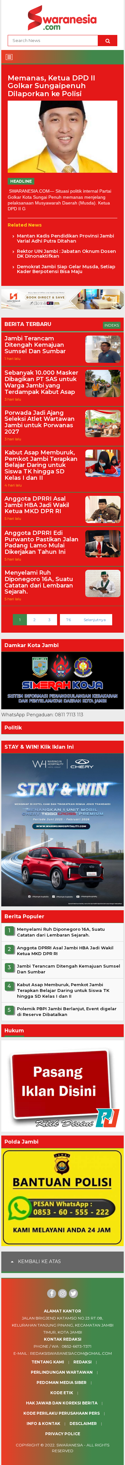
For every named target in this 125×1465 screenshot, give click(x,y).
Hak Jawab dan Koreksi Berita (61, 1403)
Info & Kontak (43, 1423)
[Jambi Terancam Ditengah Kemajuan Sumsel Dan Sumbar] (103, 361)
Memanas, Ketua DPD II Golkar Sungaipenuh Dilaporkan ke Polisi (51, 86)
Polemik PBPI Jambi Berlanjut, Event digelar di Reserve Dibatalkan (67, 1011)
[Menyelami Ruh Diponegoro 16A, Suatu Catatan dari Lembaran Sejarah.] (103, 595)
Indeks (111, 325)
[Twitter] (73, 1293)
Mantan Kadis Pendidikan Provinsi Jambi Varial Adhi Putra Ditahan (65, 239)
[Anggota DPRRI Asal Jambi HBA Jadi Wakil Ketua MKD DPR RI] (103, 521)
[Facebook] (51, 1293)
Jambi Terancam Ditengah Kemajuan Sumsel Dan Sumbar (35, 345)
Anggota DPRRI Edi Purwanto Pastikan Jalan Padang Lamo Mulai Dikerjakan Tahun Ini (41, 542)
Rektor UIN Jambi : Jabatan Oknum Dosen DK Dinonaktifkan (66, 254)
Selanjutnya (95, 619)
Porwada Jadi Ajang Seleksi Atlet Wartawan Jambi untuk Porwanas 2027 (39, 422)
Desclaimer (83, 1423)
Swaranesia (69, 1445)
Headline (21, 181)
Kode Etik (61, 1392)
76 (68, 619)
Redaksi (82, 1362)
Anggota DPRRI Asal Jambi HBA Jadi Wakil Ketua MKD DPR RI (36, 505)
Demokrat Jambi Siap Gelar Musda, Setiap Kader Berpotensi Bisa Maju (66, 269)
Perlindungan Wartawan (62, 1372)
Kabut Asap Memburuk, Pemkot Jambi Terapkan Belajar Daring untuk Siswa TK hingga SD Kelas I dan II (41, 465)
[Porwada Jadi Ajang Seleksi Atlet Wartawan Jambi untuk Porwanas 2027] (103, 435)
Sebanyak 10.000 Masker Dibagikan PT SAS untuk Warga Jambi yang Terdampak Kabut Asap (41, 382)
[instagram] (62, 1293)
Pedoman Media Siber (62, 1382)
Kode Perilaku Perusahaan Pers (61, 1413)
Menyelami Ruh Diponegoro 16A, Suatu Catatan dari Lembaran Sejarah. (38, 582)
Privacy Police (62, 1433)
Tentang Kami (47, 1362)
